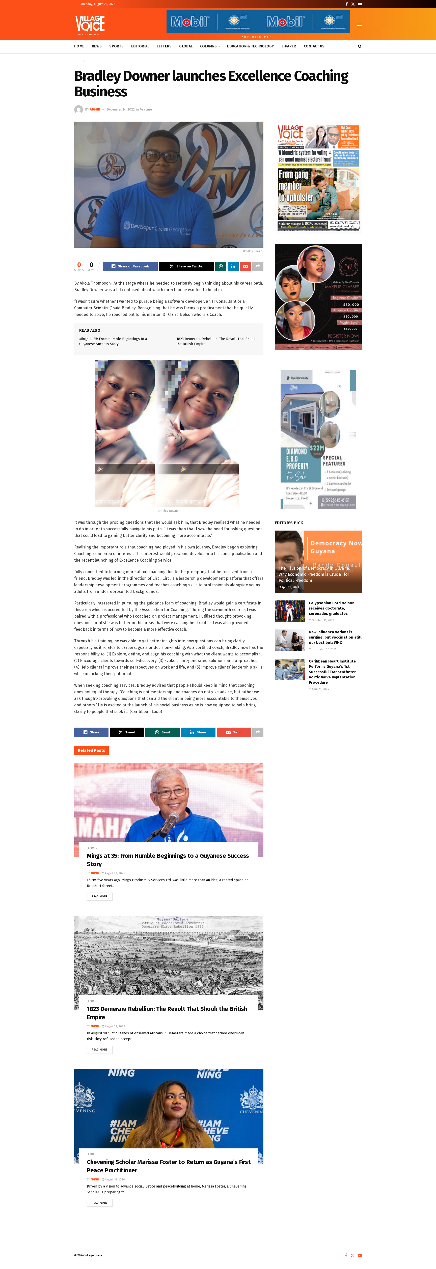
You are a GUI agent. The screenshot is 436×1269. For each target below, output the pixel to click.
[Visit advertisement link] (318, 178)
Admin (95, 109)
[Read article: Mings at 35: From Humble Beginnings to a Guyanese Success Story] (168, 810)
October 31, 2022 (322, 620)
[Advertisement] (318, 737)
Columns (208, 46)
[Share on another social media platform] (257, 266)
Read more (102, 895)
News (97, 46)
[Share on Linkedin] (233, 266)
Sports (116, 46)
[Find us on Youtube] (360, 4)
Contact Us (314, 46)
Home (79, 46)
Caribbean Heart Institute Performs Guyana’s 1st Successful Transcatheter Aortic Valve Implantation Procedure (332, 672)
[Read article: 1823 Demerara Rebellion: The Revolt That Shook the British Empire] (168, 963)
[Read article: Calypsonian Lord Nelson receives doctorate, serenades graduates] (290, 611)
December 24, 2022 (121, 109)
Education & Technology (250, 46)
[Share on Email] (245, 266)
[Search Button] (360, 46)
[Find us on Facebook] (347, 4)
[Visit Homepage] (90, 25)
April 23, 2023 (290, 587)
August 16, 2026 (114, 1179)
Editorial (140, 46)
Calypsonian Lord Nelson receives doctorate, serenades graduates (332, 608)
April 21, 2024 (320, 689)
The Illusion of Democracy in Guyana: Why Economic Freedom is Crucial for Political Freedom (314, 574)
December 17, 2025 (323, 649)
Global (186, 46)
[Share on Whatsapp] (220, 266)
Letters (164, 46)
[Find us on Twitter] (353, 4)
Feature (91, 60)
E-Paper (289, 46)
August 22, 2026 (114, 873)
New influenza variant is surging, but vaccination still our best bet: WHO (335, 637)
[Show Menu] (359, 25)
